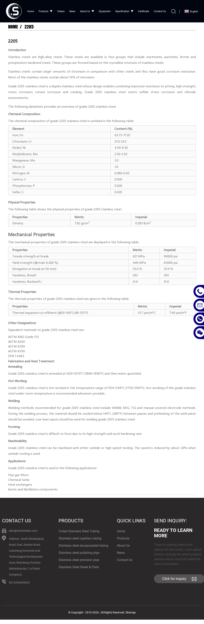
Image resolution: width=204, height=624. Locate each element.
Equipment (105, 11)
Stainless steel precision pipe (79, 560)
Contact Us (160, 11)
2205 (29, 27)
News (72, 11)
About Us (85, 11)
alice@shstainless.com (23, 530)
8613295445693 (19, 582)
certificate (143, 11)
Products (43, 11)
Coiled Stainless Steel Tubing (79, 531)
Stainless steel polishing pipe (79, 553)
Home (30, 11)
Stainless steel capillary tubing (80, 538)
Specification (122, 11)
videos (61, 11)
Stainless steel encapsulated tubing (83, 545)
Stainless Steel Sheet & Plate (79, 567)
